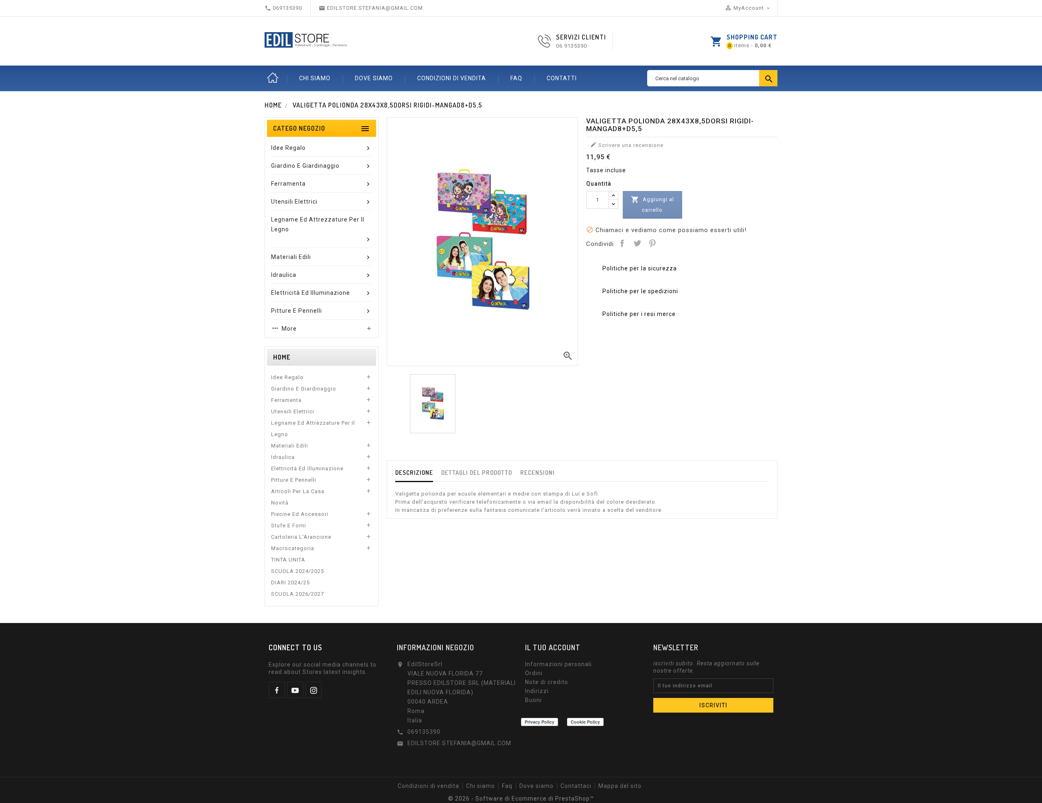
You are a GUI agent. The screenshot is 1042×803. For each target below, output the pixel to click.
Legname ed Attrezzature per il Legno (313, 428)
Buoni (533, 700)
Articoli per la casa (297, 491)
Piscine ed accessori (299, 514)
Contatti (562, 78)
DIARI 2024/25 (290, 582)
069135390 (423, 731)
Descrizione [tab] (414, 472)
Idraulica (283, 457)
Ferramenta (286, 400)
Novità (280, 503)
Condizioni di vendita (451, 78)
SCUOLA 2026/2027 (297, 594)
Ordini (534, 673)
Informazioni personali (558, 664)
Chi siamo (315, 78)
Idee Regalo (287, 377)
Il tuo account (552, 647)
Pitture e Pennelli (293, 480)
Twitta (637, 243)
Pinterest (652, 243)
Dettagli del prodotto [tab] (476, 472)
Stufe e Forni (288, 525)
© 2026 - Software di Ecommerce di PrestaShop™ (521, 798)
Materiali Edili (289, 446)
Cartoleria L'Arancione (301, 537)
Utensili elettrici (292, 411)
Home (273, 78)
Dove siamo (374, 78)
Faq (516, 78)
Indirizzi (537, 691)
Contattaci (575, 786)
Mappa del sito (619, 786)
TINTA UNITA (288, 560)
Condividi (622, 243)
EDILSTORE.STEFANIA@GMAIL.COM (459, 743)
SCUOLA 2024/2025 (297, 571)
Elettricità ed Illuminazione (307, 468)
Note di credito (546, 682)
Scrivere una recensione (626, 144)
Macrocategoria (292, 548)
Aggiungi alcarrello (652, 204)
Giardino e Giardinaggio (303, 389)
